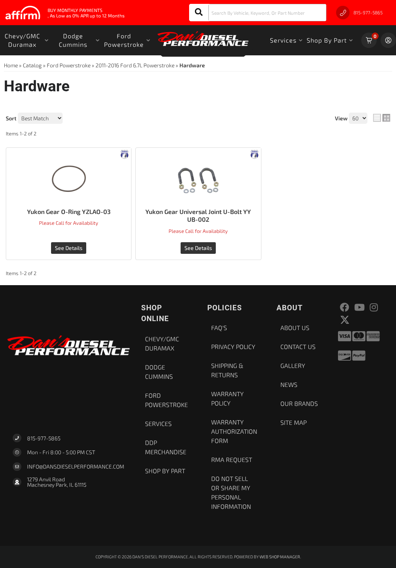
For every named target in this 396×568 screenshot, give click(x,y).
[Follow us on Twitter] (345, 319)
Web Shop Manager (279, 556)
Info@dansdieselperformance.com (75, 466)
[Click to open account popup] (388, 40)
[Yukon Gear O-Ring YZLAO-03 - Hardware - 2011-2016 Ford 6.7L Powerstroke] (68, 179)
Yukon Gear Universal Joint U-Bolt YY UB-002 (198, 215)
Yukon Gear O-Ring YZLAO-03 (69, 211)
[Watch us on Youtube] (359, 307)
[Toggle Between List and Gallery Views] (381, 118)
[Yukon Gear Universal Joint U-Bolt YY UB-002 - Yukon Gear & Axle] (254, 153)
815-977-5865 (43, 438)
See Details (68, 248)
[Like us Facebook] (344, 307)
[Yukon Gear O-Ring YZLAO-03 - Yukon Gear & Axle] (124, 153)
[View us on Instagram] (374, 307)
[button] (257, 12)
